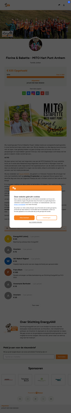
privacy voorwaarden (19, 204)
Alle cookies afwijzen (35, 222)
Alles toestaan (24, 218)
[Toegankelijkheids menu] (69, 2)
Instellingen (46, 218)
